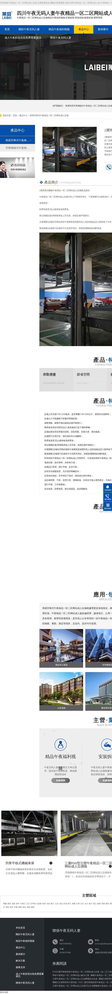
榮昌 (107, 904)
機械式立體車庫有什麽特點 (64, 982)
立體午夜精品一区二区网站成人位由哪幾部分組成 (74, 979)
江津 (78, 904)
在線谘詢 (60, 780)
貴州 (11, 907)
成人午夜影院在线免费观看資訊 (23, 37)
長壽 (73, 904)
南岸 (44, 904)
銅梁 (99, 904)
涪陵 (13, 904)
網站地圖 (4, 992)
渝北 (61, 904)
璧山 (95, 904)
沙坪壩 (33, 904)
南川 (90, 904)
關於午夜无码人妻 (29, 29)
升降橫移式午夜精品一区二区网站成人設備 (17, 147)
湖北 (24, 907)
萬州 (9, 904)
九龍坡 (39, 904)
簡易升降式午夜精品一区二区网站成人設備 (49, 115)
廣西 (32, 907)
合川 (82, 904)
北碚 (48, 904)
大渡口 (22, 904)
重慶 (5, 904)
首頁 (7, 29)
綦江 (52, 904)
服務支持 (20, 967)
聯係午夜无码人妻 (60, 37)
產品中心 (83, 29)
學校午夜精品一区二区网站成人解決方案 (70, 975)
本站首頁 (20, 928)
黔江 (69, 904)
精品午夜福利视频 (59, 29)
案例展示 (20, 954)
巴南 (65, 904)
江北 (28, 904)
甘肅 (16, 907)
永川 (86, 904)
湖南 (28, 907)
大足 (56, 904)
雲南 (7, 907)
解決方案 (20, 961)
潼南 (103, 904)
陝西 (20, 907)
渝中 (17, 904)
